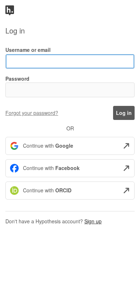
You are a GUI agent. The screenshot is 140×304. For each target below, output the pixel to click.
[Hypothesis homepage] (9, 9)
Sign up (93, 221)
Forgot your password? (31, 112)
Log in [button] (124, 112)
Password (17, 78)
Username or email (28, 49)
